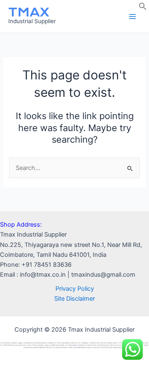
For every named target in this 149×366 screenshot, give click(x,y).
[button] (143, 8)
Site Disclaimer (74, 298)
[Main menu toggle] (132, 16)
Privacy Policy (74, 288)
